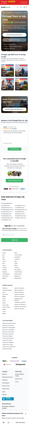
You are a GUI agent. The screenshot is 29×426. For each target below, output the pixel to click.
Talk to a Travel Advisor (14, 39)
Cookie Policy (5, 388)
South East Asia (18, 255)
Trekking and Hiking (7, 290)
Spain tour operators (19, 288)
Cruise (3, 292)
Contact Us (5, 380)
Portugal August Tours (6, 213)
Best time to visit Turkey (8, 331)
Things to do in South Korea (8, 346)
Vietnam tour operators (20, 304)
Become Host (18, 379)
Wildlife (4, 296)
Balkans (4, 278)
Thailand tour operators (20, 302)
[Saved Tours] (20, 7)
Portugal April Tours (19, 211)
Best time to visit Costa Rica (8, 323)
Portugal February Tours (20, 215)
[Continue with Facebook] (3, 422)
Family (4, 303)
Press (16, 381)
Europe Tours (10, 12)
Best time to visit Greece (8, 325)
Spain (3, 259)
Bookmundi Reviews (7, 377)
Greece (4, 265)
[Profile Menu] (25, 7)
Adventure (4, 288)
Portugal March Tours (6, 219)
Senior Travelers (6, 307)
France (4, 261)
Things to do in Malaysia (8, 342)
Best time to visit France (8, 334)
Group (3, 298)
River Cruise (5, 294)
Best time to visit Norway (8, 329)
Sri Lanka (16, 267)
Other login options (20, 422)
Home (3, 12)
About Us (4, 374)
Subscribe (15, 240)
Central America (18, 271)
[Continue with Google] (8, 422)
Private (4, 300)
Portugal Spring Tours (6, 215)
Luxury (4, 311)
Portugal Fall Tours (5, 205)
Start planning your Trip (14, 180)
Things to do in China (7, 340)
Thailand (4, 269)
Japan (15, 263)
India (15, 261)
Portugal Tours (18, 12)
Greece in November (7, 348)
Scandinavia (17, 257)
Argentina (4, 271)
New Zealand (17, 269)
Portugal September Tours (7, 209)
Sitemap (4, 394)
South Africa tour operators (18, 299)
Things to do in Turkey (7, 344)
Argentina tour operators (20, 306)
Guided (4, 309)
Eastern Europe (18, 274)
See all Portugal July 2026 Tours (14, 34)
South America (6, 274)
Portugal (4, 267)
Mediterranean (17, 278)
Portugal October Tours (6, 211)
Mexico (16, 265)
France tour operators (19, 296)
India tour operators (19, 292)
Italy (3, 255)
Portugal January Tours (20, 217)
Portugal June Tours (20, 213)
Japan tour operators (19, 294)
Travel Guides (5, 383)
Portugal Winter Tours (20, 205)
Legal (3, 391)
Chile (3, 263)
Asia (3, 257)
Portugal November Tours (7, 217)
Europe (4, 252)
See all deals (24, 2)
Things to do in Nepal (7, 336)
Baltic (15, 252)
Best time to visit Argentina (8, 327)
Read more (5, 30)
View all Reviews (14, 149)
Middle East (17, 276)
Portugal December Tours (21, 209)
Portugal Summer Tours (6, 207)
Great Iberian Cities (7, 143)
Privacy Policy (6, 386)
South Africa (5, 276)
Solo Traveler (5, 305)
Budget (4, 313)
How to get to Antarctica (8, 338)
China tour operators (19, 308)
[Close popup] (25, 413)
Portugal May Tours (19, 207)
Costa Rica (16, 259)
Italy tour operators (18, 290)
